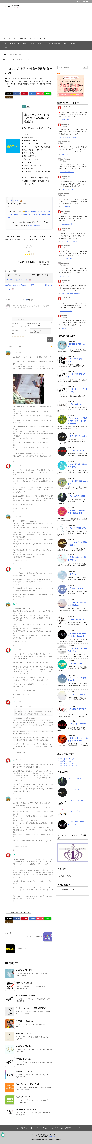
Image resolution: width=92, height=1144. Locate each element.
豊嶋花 (13, 84)
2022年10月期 (17, 54)
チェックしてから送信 (34, 326)
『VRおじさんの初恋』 (24, 1059)
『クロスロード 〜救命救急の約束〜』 (77, 679)
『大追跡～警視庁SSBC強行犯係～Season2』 (77, 634)
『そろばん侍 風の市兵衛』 (26, 1109)
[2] (15, 336)
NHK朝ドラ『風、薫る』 (25, 970)
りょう (7, 84)
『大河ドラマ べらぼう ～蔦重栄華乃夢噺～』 (32, 1008)
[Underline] (18, 319)
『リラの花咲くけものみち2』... (69, 241)
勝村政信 (42, 84)
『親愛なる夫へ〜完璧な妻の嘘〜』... (70, 293)
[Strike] (21, 319)
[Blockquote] (23, 319)
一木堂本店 (52, 1136)
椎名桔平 (49, 84)
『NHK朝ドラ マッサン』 (67, 763)
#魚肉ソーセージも (31, 211)
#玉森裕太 (14, 214)
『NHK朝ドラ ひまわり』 (67, 759)
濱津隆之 (32, 84)
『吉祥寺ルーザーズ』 (24, 1097)
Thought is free (57, 1139)
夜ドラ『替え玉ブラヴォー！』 (27, 995)
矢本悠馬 (35, 81)
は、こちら (17, 280)
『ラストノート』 (75, 574)
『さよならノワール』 (66, 120)
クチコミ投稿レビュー (34, 78)
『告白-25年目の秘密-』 (67, 206)
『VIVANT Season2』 (77, 450)
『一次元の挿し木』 (76, 404)
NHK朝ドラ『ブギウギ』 (25, 1071)
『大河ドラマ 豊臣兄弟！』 (25, 983)
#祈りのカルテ (15, 201)
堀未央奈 (42, 81)
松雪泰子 (20, 81)
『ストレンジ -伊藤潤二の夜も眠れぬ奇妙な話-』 (77, 513)
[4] (20, 336)
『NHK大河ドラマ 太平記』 (68, 765)
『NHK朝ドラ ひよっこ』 (67, 761)
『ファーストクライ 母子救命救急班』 (77, 603)
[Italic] (16, 319)
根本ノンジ (27, 81)
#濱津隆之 (29, 214)
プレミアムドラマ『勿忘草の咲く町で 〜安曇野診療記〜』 (78, 421)
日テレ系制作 (22, 78)
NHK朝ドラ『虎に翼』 (24, 1046)
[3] (18, 336)
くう (14, 465)
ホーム (7, 54)
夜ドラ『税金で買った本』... (68, 137)
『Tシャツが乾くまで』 (67, 259)
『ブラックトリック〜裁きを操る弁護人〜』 (78, 739)
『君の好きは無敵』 (76, 663)
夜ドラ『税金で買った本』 (76, 800)
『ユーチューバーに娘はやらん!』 (28, 1084)
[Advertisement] (46, 23)
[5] (23, 336)
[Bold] (13, 319)
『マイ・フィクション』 (67, 154)
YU (37, 84)
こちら (70, 890)
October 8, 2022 (34, 225)
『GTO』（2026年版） (77, 723)
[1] (12, 336)
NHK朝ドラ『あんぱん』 (25, 1021)
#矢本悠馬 (22, 214)
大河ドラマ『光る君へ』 (24, 1033)
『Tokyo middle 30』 (66, 311)
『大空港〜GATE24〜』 (77, 588)
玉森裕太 (48, 81)
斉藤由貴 (19, 84)
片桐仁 (8, 87)
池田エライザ (11, 81)
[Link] (26, 319)
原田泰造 (26, 84)
